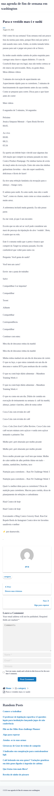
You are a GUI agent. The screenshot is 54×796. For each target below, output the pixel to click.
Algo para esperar (11, 734)
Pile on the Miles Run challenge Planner (21, 729)
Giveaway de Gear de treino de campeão (22, 746)
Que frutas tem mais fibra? (15, 769)
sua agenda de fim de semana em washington (24, 790)
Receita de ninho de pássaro (16, 774)
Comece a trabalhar (12, 711)
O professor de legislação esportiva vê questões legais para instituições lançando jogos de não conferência (24, 720)
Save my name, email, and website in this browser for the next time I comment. (27, 672)
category (7, 577)
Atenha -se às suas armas (14, 740)
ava (4, 28)
